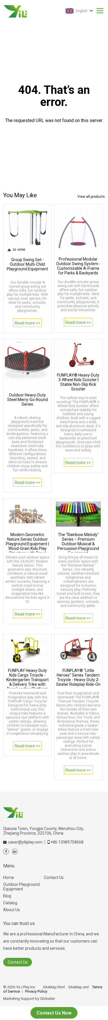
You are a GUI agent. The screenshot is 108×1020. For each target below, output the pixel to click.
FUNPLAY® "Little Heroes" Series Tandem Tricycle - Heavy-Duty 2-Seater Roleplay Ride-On (78, 677)
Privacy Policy (36, 991)
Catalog (10, 903)
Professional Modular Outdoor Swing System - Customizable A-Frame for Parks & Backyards (78, 266)
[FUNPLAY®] (78, 649)
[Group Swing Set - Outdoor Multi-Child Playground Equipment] (27, 230)
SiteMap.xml (78, 987)
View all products (91, 197)
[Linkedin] (15, 851)
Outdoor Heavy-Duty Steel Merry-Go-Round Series (27, 400)
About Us (11, 909)
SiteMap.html (54, 987)
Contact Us (54, 877)
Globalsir (47, 998)
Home (8, 877)
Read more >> (27, 323)
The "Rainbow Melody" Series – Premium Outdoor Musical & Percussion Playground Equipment (78, 542)
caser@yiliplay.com (25, 842)
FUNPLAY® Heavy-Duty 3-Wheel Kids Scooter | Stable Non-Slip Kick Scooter (78, 382)
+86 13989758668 (67, 842)
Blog (7, 896)
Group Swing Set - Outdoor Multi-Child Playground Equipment (27, 264)
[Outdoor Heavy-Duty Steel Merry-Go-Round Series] (27, 364)
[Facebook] (6, 851)
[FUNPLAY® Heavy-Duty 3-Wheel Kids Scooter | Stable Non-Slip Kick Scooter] (78, 354)
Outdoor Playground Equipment (21, 886)
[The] (78, 514)
